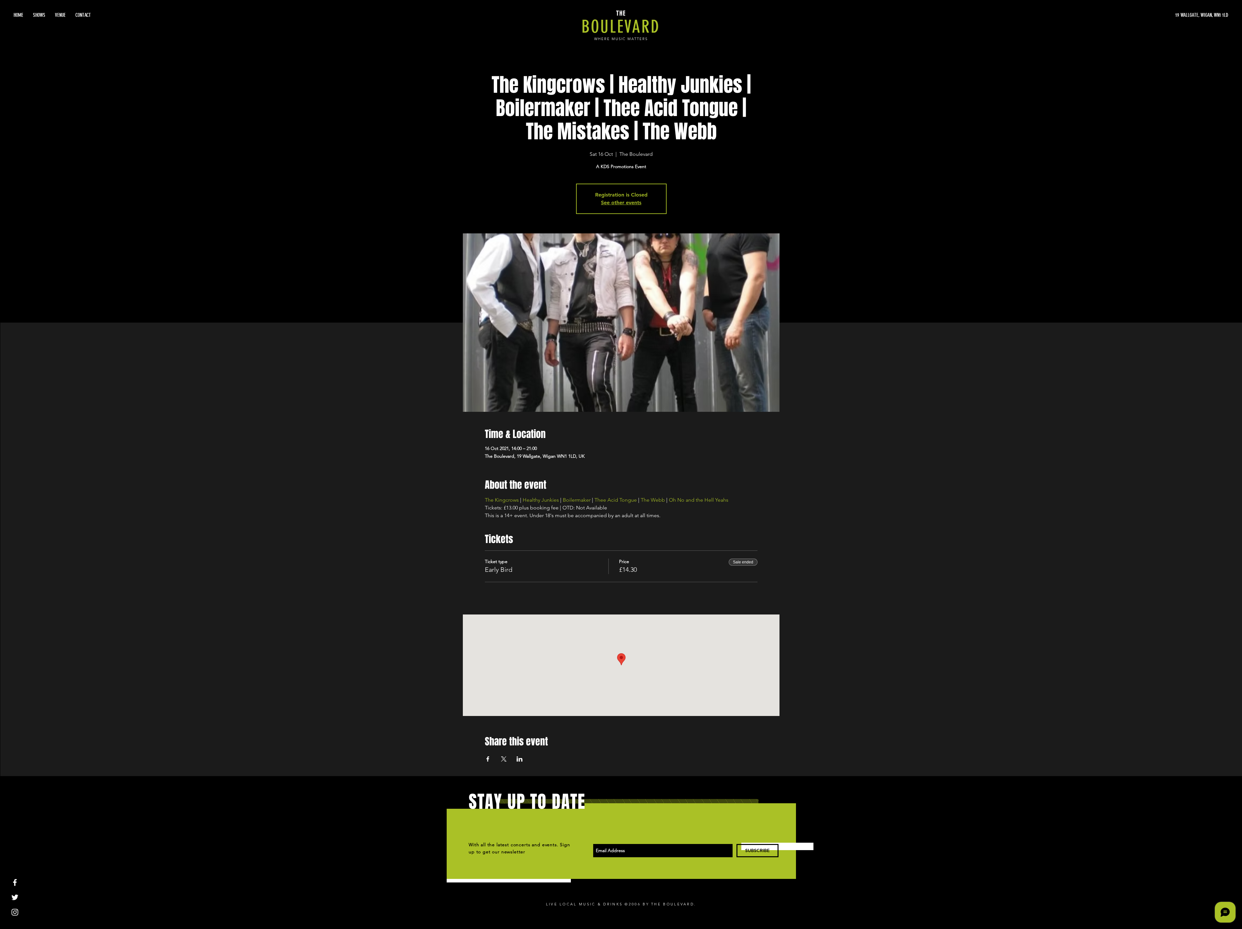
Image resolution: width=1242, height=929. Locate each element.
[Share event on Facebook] (488, 759)
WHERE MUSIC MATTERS (621, 39)
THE (621, 13)
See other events (621, 202)
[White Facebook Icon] (14, 882)
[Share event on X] (504, 759)
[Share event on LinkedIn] (520, 759)
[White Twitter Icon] (14, 897)
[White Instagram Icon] (14, 912)
